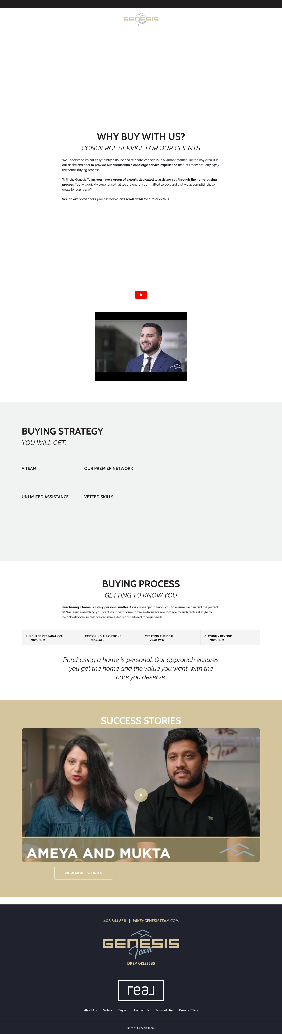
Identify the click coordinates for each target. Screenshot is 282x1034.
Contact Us (141, 1010)
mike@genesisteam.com (156, 920)
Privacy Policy (188, 1010)
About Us (90, 1010)
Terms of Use (164, 1010)
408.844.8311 (114, 920)
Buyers (123, 1010)
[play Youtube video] (141, 295)
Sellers (107, 1010)
